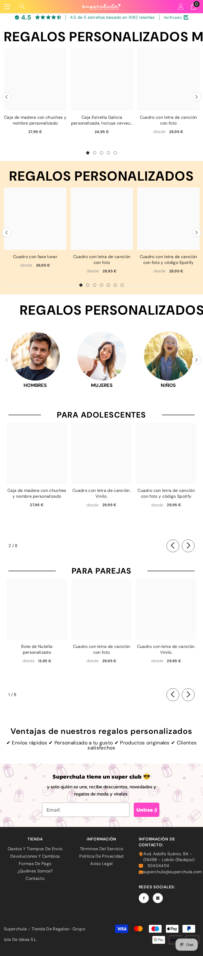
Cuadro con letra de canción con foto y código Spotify (168, 259)
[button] (6, 96)
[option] (35, 93)
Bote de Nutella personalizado (36, 649)
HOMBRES (35, 385)
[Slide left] (173, 545)
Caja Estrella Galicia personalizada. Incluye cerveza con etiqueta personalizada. (102, 120)
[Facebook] (144, 898)
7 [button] (122, 285)
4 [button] (108, 152)
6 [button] (115, 285)
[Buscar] (22, 6)
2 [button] (94, 152)
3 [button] (101, 152)
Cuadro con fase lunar (35, 256)
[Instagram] (158, 898)
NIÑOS (168, 385)
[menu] (7, 6)
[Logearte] (181, 7)
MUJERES (102, 385)
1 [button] (87, 152)
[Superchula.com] (35, 356)
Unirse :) (146, 810)
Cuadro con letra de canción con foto (168, 120)
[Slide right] (188, 545)
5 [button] (115, 152)
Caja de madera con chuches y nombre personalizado (35, 120)
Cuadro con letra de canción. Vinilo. (101, 493)
